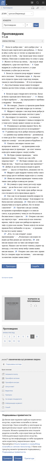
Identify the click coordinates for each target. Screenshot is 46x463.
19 (5, 172)
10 (5, 105)
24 (25, 202)
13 (5, 126)
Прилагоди (29, 458)
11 (5, 111)
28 (34, 240)
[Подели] (38, 8)
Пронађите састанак (11, 378)
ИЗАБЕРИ (7, 20)
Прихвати (7, 458)
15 (5, 143)
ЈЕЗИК (4, 13)
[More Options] (43, 8)
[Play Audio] (33, 8)
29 (16, 251)
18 (3, 167)
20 (5, 178)
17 (17, 161)
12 (3, 117)
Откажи (18, 458)
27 (5, 234)
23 (5, 196)
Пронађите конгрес (10, 382)
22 (15, 190)
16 (5, 155)
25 (15, 208)
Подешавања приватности (14, 452)
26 (27, 216)
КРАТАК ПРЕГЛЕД (9, 333)
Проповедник (8, 8)
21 (5, 184)
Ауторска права (7, 277)
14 (3, 132)
